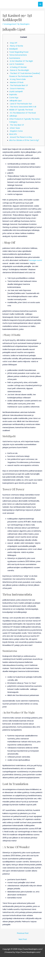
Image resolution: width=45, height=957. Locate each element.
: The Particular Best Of (18, 85)
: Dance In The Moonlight (19, 70)
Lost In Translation (16, 64)
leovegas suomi (35, 260)
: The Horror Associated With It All (22, 107)
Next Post (23, 939)
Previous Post (23, 933)
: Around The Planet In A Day (20, 137)
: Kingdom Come (16, 131)
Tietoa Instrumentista (18, 55)
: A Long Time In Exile (17, 79)
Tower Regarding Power (19, 52)
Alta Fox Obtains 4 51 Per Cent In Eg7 (24, 140)
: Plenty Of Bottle (16, 46)
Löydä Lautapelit (16, 91)
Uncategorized (10, 24)
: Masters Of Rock (16, 82)
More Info (13, 134)
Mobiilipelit (13, 49)
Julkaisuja (13, 116)
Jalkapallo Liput (15, 101)
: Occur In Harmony (16, 88)
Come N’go (13, 98)
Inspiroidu (13, 94)
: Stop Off (13, 43)
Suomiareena (14, 58)
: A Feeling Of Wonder (18, 67)
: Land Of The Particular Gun (20, 104)
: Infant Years (14, 128)
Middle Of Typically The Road (21, 110)
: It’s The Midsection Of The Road (22, 113)
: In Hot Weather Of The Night (21, 61)
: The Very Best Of (16, 125)
